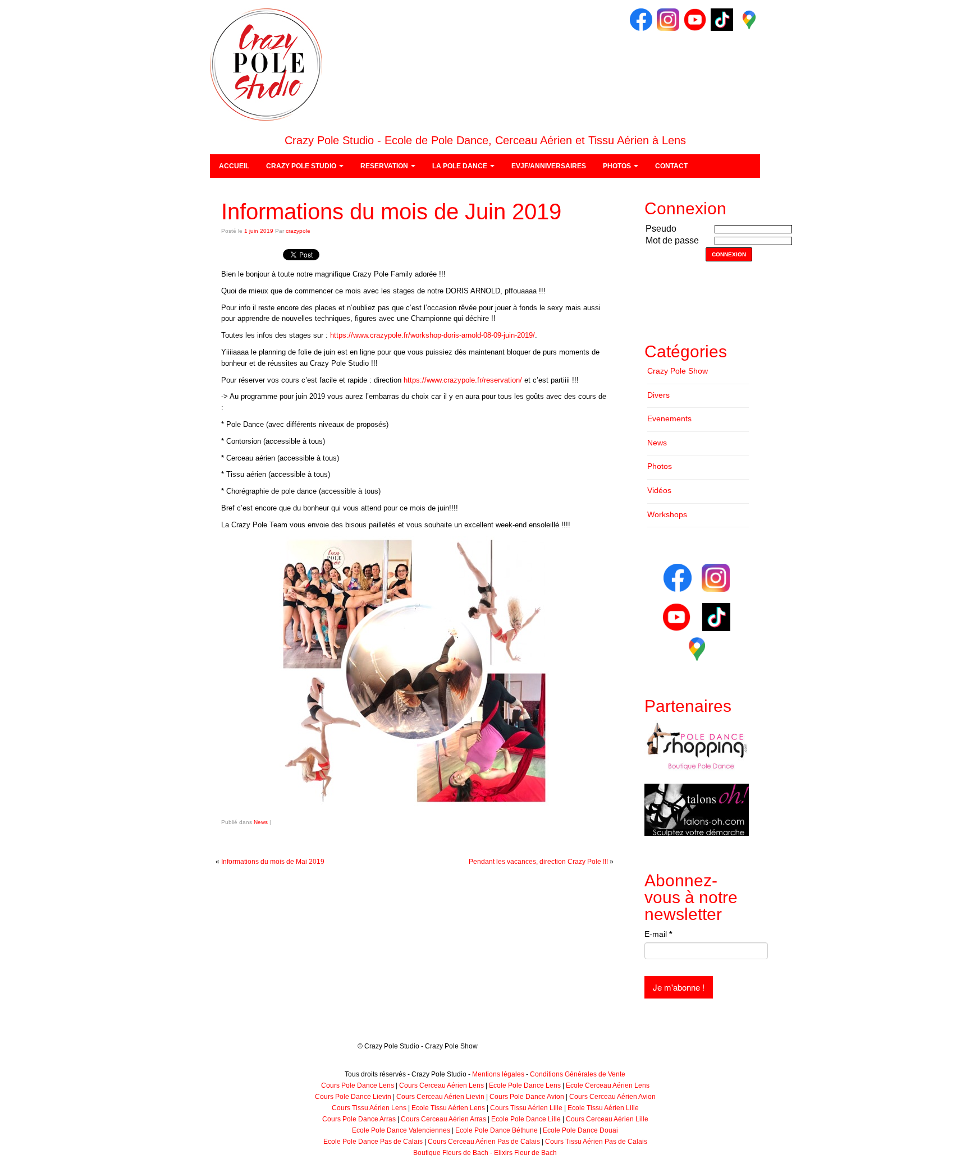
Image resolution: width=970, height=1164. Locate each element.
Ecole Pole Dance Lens (525, 1085)
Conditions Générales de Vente (577, 1074)
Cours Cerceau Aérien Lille (607, 1119)
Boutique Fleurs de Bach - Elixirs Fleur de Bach (485, 1153)
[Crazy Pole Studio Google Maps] (749, 19)
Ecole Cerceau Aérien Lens (607, 1085)
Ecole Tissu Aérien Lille (603, 1108)
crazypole (298, 231)
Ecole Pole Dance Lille (526, 1119)
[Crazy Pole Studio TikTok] (722, 19)
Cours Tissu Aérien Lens (369, 1108)
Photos (659, 466)
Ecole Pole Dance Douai (580, 1130)
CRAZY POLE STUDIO (302, 166)
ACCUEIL (234, 166)
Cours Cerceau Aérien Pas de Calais (484, 1141)
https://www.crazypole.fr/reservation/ (463, 380)
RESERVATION (385, 166)
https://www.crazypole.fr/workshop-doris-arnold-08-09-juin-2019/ (432, 335)
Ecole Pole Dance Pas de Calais (373, 1141)
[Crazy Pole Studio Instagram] (668, 19)
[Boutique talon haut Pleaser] (696, 809)
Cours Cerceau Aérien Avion (612, 1097)
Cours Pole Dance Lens (357, 1085)
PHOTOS (618, 166)
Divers (658, 394)
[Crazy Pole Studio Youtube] (695, 19)
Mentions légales (498, 1074)
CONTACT (671, 166)
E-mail (658, 934)
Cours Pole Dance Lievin (353, 1097)
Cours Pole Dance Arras (359, 1119)
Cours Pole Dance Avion (526, 1097)
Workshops (667, 514)
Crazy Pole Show (677, 370)
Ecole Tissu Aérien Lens (448, 1108)
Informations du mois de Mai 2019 (272, 862)
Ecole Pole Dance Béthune (496, 1130)
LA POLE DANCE (460, 166)
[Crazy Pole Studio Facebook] (641, 19)
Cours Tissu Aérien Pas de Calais (596, 1141)
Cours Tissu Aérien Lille (526, 1108)
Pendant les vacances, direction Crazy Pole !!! (538, 862)
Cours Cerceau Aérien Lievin (440, 1097)
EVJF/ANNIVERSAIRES (548, 166)
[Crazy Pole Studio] (266, 64)
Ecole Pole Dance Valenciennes (401, 1130)
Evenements (669, 418)
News (261, 822)
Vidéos (659, 490)
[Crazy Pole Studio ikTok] (716, 616)
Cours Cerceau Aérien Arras (443, 1119)
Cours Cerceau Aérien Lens (441, 1085)
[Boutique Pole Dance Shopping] (696, 746)
